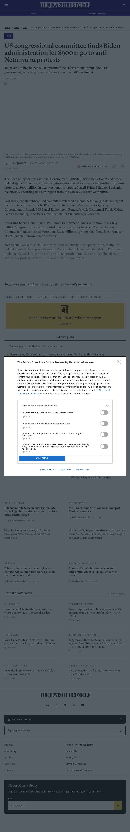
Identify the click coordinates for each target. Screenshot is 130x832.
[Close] (120, 363)
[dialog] (65, 416)
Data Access (65, 469)
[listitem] (65, 405)
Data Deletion (47, 469)
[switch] (104, 412)
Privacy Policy (83, 469)
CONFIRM (42, 458)
